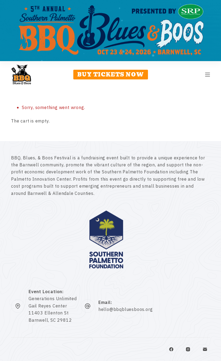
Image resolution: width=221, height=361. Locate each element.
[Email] (205, 349)
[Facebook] (171, 349)
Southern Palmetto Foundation (135, 172)
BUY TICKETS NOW (110, 74)
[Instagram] (188, 349)
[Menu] (207, 74)
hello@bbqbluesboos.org (125, 309)
